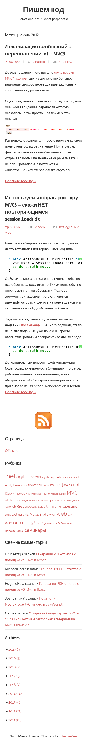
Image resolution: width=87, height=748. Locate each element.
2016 (14, 685)
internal (45, 485)
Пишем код (43, 9)
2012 (14, 711)
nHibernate (13, 500)
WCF (52, 514)
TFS (59, 506)
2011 (14, 720)
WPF (70, 514)
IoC (53, 485)
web (8, 233)
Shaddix (39, 62)
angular (46, 477)
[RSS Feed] (43, 428)
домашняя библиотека (58, 523)
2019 (14, 658)
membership (35, 494)
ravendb (10, 506)
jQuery (10, 493)
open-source (57, 500)
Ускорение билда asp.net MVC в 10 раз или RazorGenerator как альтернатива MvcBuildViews (42, 619)
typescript (70, 506)
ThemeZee (68, 736)
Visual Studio (39, 514)
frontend (34, 485)
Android (34, 477)
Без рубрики (33, 522)
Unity (26, 514)
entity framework (16, 485)
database (72, 477)
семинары (35, 530)
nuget (25, 500)
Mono (46, 493)
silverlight (31, 506)
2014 (15, 694)
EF (80, 477)
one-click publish (38, 500)
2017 (14, 676)
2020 (14, 649)
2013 (14, 702)
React (21, 506)
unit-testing (13, 514)
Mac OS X (21, 493)
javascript (70, 484)
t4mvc (51, 506)
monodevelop (58, 494)
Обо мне (11, 451)
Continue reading (19, 181)
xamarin (13, 522)
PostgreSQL (73, 500)
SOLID (41, 506)
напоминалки (14, 531)
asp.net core (58, 477)
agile (68, 227)
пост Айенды (31, 325)
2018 (14, 667)
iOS (58, 485)
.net (61, 62)
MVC (68, 62)
